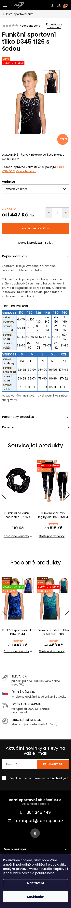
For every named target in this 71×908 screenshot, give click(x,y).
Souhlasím (35, 897)
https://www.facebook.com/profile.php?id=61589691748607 (35, 833)
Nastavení (35, 883)
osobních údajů (56, 778)
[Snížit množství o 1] (49, 213)
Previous (4, 495)
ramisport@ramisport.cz (38, 820)
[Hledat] (51, 5)
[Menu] (5, 5)
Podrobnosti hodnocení (54, 26)
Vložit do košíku (35, 228)
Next (67, 495)
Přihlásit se (53, 764)
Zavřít (23, 239)
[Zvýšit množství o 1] (65, 213)
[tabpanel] (18, 500)
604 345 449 (39, 812)
